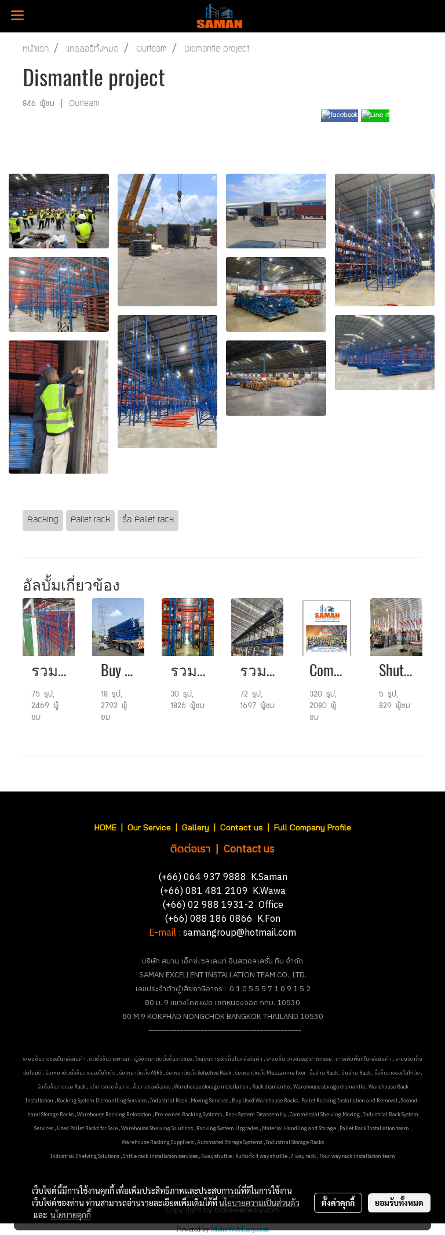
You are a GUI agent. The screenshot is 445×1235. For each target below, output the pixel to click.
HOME (105, 827)
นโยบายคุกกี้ (70, 1215)
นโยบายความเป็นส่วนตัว (259, 1202)
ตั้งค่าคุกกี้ (338, 1202)
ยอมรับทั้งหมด (399, 1202)
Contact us (241, 827)
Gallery (195, 827)
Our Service (149, 827)
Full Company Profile (312, 827)
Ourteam (84, 104)
